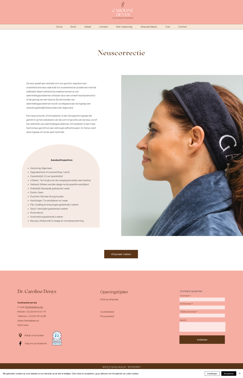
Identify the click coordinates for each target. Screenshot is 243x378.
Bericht (183, 320)
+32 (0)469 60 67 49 (35, 311)
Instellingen (212, 373)
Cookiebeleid (107, 311)
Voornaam (185, 296)
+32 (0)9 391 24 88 (37, 316)
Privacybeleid (107, 316)
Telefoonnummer (188, 312)
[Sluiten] (239, 373)
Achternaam (186, 304)
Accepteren (229, 373)
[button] (224, 8)
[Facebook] (20, 343)
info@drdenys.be (34, 307)
